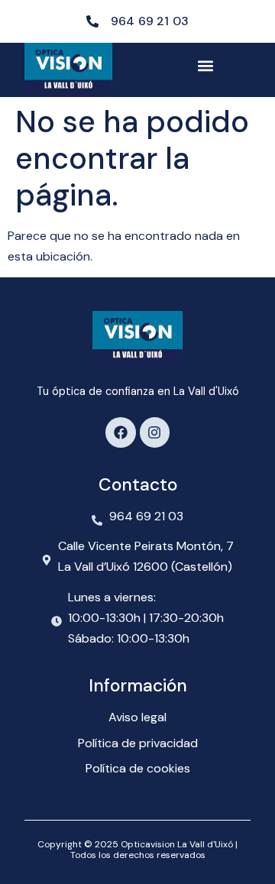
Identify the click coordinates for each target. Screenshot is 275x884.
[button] (205, 66)
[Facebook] (120, 432)
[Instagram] (155, 432)
